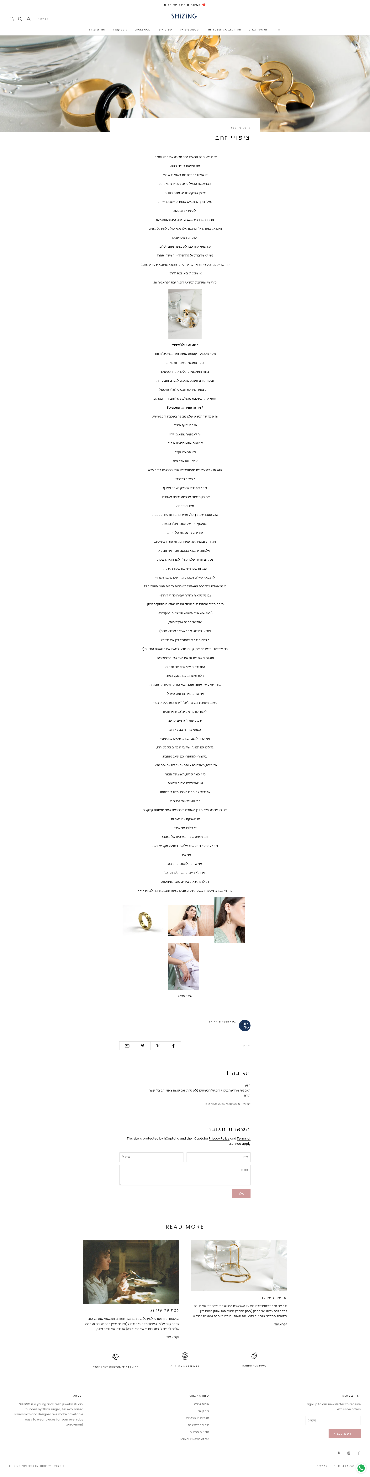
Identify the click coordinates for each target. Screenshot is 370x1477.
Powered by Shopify (36, 1466)
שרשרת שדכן (274, 1297)
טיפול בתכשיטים (198, 1425)
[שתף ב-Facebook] (173, 1046)
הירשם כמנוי (344, 1433)
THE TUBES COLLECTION (224, 29)
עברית (44, 18)
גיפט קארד (120, 29)
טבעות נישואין (189, 29)
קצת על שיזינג (165, 1310)
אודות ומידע (97, 29)
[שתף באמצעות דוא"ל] (127, 1046)
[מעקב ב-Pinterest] (339, 1453)
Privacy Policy (219, 1138)
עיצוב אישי (165, 29)
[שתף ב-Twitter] (158, 1046)
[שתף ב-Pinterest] (142, 1046)
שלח (241, 1194)
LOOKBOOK (142, 29)
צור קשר (203, 1411)
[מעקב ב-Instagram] (349, 1453)
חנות (278, 29)
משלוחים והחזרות (197, 1418)
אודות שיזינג (201, 1404)
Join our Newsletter (194, 1439)
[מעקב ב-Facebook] (359, 1453)
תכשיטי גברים (258, 29)
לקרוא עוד (280, 1324)
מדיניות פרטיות (199, 1432)
